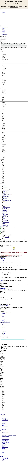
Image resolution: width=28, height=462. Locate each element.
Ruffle (3, 108)
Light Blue (3, 166)
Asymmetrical (3, 124)
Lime (2, 164)
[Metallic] (1, 364)
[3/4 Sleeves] (2, 382)
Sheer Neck (3, 139)
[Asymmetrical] (1, 373)
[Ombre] (1, 365)
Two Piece (3, 76)
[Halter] (2, 376)
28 (18, 44)
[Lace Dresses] (2, 356)
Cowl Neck (3, 132)
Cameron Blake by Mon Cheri (6, 207)
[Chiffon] (1, 370)
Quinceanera (3, 60)
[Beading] (1, 367)
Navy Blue (3, 168)
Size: (0, 239)
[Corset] (2, 359)
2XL (25, 47)
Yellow (3, 390)
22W (9, 346)
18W (5, 346)
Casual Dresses (4, 54)
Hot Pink (3, 401)
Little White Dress (4, 68)
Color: (1, 240)
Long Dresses (3, 69)
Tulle (2, 120)
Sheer (3, 92)
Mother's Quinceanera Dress (5, 432)
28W (14, 346)
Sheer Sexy (3, 72)
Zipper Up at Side (4, 93)
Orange (3, 176)
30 (21, 44)
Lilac (3, 398)
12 (22, 43)
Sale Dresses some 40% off (5, 458)
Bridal (3, 53)
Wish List (3, 11)
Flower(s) (3, 106)
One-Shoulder (3, 136)
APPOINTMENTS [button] (2, 414)
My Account (3, 319)
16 (2, 44)
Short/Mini (3, 127)
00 (5, 43)
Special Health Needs (5, 225)
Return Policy (3, 313)
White (3, 182)
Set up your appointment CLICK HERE (5, 322)
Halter (3, 133)
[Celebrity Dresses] (2, 358)
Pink (2, 400)
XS (12, 47)
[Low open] (2, 362)
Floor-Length (3, 126)
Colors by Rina (5, 210)
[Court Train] (1, 374)
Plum (3, 403)
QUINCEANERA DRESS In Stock (7, 200)
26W (12, 346)
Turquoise (3, 394)
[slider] (25, 339)
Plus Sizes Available (4, 85)
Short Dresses (3, 73)
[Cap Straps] (2, 385)
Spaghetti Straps (4, 157)
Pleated (3, 84)
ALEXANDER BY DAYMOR (5, 439)
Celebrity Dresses (4, 80)
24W (10, 346)
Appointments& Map (3, 327)
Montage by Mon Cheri (5, 208)
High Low (3, 82)
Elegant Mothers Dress (4, 418)
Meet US (3, 334)
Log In (2, 13)
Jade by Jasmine (3, 445)
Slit (2, 86)
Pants (2, 70)
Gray (3, 409)
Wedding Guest (4, 191)
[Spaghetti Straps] (2, 386)
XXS (9, 47)
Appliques (3, 102)
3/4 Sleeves (3, 150)
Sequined (3, 118)
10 (19, 43)
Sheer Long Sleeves (4, 151)
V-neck (3, 141)
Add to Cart (2, 246)
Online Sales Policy (2, 258)
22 (10, 44)
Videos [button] (2, 329)
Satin (2, 117)
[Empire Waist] (2, 379)
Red (2, 175)
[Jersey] (1, 371)
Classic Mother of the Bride (5, 420)
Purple (3, 169)
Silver (3, 181)
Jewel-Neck (3, 134)
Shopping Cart (3, 12)
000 (2, 43)
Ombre (3, 98)
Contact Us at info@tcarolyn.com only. (6, 312)
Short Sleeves (3, 152)
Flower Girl (3, 57)
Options (4, 224)
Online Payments (14, 249)
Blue (2, 396)
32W (6, 47)
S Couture (4, 223)
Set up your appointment (3, 288)
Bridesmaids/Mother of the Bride (6, 189)
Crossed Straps (4, 90)
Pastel (3, 99)
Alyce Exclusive (5, 206)
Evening (3, 56)
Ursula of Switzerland (5, 216)
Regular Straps (3, 156)
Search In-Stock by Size (4, 41)
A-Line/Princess (4, 144)
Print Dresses (3, 71)
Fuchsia (3, 173)
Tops (2, 75)
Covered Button (4, 89)
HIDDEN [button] (1, 453)
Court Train (3, 125)
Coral (3, 405)
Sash (2, 109)
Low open (3, 91)
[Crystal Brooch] (1, 368)
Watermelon (3, 174)
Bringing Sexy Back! (5, 220)
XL (22, 47)
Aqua (3, 165)
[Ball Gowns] (2, 354)
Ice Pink (3, 171)
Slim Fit (3, 146)
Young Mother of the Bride (6, 190)
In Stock (8, 237)
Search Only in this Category (4, 38)
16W (3, 346)
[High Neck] (2, 377)
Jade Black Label (5, 211)
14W (1, 346)
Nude (3, 178)
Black (3, 180)
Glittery (3, 96)
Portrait (3, 137)
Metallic (3, 97)
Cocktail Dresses (4, 55)
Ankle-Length (3, 123)
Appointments (3, 415)
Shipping (4, 218)
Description (3, 260)
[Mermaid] (2, 380)
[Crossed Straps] (2, 361)
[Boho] (2, 355)
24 (13, 44)
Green (3, 392)
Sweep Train (3, 128)
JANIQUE (4, 213)
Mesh (3, 116)
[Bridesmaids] (3, 352)
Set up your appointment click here (4, 305)
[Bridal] (3, 351)
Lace (2, 115)
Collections (3, 324)
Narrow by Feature (3, 50)
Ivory (3, 177)
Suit (2, 74)
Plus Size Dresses (5, 198)
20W (7, 346)
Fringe (3, 107)
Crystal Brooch (4, 104)
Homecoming (3, 58)
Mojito (3, 162)
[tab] (15, 186)
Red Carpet (3, 61)
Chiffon (3, 113)
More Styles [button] (1, 456)
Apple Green (3, 163)
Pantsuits (4, 195)
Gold (2, 407)
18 (5, 44)
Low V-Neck (3, 135)
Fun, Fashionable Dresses (6, 196)
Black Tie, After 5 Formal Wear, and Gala (7, 194)
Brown (3, 179)
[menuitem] (15, 11)
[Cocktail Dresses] (3, 353)
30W (2, 47)
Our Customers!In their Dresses (3, 333)
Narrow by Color (3, 160)
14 (25, 43)
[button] (5, 27)
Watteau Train (3, 129)
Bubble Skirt (3, 79)
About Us (3, 316)
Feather (3, 114)
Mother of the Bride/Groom (5, 59)
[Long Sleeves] (2, 383)
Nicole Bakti (3, 459)
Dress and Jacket (4, 66)
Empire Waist (3, 145)
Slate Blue (3, 167)
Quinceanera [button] (1, 430)
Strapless (3, 140)
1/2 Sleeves (3, 149)
